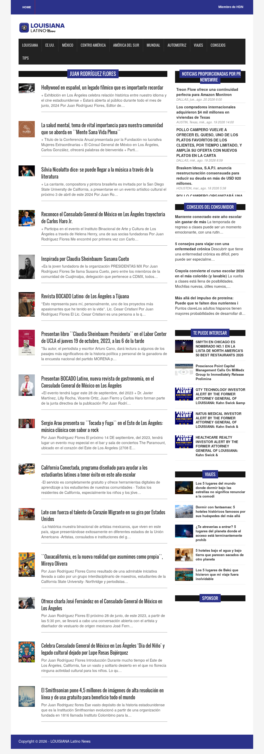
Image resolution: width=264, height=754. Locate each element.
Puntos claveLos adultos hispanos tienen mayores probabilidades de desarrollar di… (210, 305)
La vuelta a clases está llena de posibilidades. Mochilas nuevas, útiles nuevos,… (209, 278)
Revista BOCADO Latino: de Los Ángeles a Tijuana (85, 296)
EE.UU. (50, 45)
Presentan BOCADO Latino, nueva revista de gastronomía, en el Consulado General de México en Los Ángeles (97, 382)
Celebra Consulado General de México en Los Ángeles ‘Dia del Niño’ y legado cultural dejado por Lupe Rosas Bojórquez (103, 649)
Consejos (218, 45)
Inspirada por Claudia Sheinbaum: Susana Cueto (85, 258)
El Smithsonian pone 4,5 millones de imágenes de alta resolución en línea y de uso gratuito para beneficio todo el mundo (102, 694)
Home (26, 7)
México (67, 45)
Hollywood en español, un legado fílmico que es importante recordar (102, 87)
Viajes (198, 45)
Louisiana (30, 45)
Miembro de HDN (230, 7)
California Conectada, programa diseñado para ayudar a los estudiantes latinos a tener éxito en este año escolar (94, 471)
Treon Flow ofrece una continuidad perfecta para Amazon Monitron (207, 92)
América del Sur (126, 45)
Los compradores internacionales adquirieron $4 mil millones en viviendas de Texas (206, 112)
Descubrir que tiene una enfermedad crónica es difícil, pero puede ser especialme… (209, 251)
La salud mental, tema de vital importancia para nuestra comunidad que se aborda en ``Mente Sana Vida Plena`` (102, 128)
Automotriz (177, 45)
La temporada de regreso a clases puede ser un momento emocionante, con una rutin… (208, 224)
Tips (25, 58)
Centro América (93, 45)
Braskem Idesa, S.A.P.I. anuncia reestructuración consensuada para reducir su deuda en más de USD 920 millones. (208, 175)
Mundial (153, 45)
